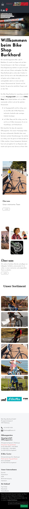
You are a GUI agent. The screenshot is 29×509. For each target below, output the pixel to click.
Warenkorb (4, 489)
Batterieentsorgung (6, 478)
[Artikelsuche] (2, 11)
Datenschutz (4, 474)
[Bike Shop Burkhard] (17, 4)
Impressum (4, 480)
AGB (2, 476)
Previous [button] (2, 172)
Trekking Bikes (9, 388)
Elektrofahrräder (10, 308)
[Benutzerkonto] (4, 10)
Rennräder (7, 340)
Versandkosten (5, 491)
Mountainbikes (9, 324)
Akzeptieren (24, 506)
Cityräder (7, 356)
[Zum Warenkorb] (6, 11)
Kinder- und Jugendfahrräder (14, 370)
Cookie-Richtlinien (12, 500)
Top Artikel (4, 486)
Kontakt (3, 472)
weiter (7, 209)
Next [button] (27, 172)
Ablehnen (24, 503)
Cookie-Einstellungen (14, 503)
